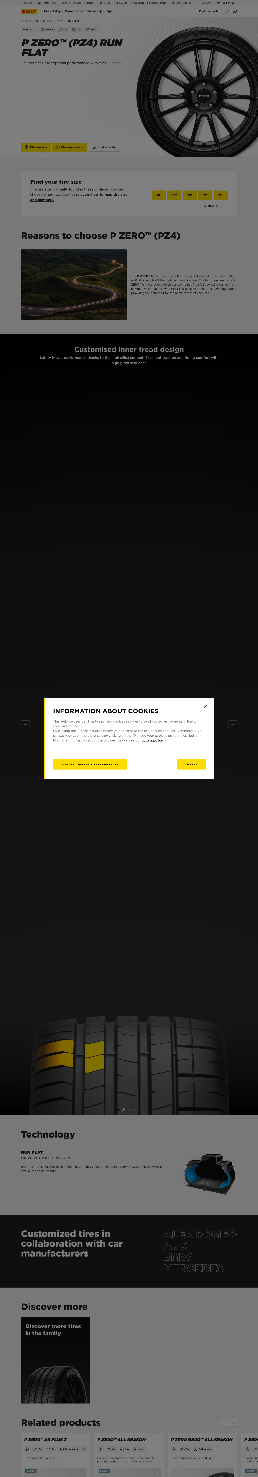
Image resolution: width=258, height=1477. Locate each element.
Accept (191, 764)
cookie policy (152, 740)
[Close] (205, 706)
